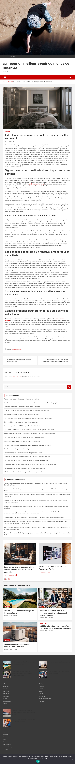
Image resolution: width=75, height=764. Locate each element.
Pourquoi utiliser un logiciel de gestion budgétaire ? (19, 483)
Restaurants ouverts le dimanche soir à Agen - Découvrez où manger (25, 521)
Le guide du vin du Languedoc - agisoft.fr (16, 506)
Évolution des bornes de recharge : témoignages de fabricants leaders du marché (23, 712)
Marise (15, 142)
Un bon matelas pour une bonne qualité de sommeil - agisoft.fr (23, 494)
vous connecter (17, 376)
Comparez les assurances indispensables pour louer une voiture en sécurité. (27, 456)
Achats (5, 684)
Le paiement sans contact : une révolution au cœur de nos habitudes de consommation (30, 464)
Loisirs (41, 689)
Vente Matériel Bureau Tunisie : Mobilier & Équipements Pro (22, 414)
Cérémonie (6, 694)
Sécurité (5, 742)
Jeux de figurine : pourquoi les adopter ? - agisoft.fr (19, 517)
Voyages (5, 749)
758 (9, 579)
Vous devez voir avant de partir (17, 585)
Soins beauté (7, 744)
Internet (5, 703)
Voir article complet (10, 575)
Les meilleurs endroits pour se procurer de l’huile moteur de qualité (24, 437)
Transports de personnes (10, 747)
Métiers (41, 694)
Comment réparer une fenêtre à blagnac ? (51, 517)
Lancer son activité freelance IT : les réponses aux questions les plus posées (55, 360)
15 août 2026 (43, 631)
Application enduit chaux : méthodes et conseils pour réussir (22, 441)
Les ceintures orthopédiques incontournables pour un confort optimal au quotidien (29, 430)
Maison (7, 131)
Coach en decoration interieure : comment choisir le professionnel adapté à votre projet (30, 403)
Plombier (41, 701)
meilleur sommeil (16, 349)
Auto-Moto (6, 686)
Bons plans (6, 691)
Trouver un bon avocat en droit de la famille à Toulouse (20, 527)
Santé (4, 739)
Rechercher (69, 387)
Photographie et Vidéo (45, 698)
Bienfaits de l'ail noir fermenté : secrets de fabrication (20, 500)
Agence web (42, 696)
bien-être (5, 689)
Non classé (43, 623)
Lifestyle (41, 686)
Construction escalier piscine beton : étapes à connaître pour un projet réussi (27, 449)
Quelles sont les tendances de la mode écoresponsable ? (19, 360)
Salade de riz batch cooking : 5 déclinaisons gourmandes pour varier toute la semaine (29, 433)
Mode (4, 732)
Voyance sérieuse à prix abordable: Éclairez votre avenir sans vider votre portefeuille (29, 512)
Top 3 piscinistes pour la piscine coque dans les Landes (21, 422)
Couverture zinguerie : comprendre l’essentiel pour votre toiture (23, 453)
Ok (38, 761)
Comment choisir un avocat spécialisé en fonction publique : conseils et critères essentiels (19, 569)
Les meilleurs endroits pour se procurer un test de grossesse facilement (26, 460)
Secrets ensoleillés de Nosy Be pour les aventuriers (19, 489)
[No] (73, 759)
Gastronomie (7, 701)
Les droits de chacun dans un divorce (59, 662)
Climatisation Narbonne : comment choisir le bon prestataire (22, 407)
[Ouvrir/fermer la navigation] (5, 77)
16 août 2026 (43, 617)
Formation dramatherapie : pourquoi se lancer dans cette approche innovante (27, 445)
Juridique (41, 684)
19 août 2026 (8, 615)
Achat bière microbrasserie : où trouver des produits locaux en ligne (24, 468)
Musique (5, 734)
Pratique (5, 737)
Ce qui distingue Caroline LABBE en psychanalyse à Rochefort (22, 426)
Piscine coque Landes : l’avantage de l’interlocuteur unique (21, 399)
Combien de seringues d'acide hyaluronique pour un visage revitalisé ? (25, 533)
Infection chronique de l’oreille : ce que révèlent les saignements (23, 472)
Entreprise (6, 696)
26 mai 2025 (8, 142)
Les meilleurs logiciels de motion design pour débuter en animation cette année (28, 418)
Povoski (15, 615)
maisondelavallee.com (36, 184)
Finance (5, 698)
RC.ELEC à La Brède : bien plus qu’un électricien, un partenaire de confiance (26, 410)
